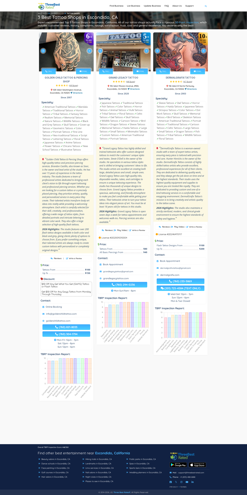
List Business (133, 5)
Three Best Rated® (121, 492)
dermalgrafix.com (169, 274)
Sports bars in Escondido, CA (142, 468)
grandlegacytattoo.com (116, 278)
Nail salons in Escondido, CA (98, 472)
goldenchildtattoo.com (58, 320)
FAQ (167, 5)
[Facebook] (171, 482)
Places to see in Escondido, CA (99, 481)
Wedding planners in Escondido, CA (145, 472)
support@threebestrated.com (191, 472)
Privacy (174, 487)
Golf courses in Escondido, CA (54, 472)
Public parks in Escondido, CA (142, 459)
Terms (183, 487)
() (73, 85)
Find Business (116, 5)
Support (189, 5)
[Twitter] (176, 482)
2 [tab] (64, 64)
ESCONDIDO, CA (57, 13)
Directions (77, 93)
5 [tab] (127, 64)
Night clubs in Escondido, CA (98, 477)
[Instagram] (181, 482)
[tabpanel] (66, 51)
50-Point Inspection (187, 22)
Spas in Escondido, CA (139, 463)
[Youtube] (187, 482)
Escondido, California (112, 453)
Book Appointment (113, 264)
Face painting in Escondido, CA (55, 468)
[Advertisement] (123, 424)
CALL (49, 71)
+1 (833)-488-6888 (187, 477)
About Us (177, 5)
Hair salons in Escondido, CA (54, 477)
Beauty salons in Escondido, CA (55, 459)
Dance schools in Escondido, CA (55, 463)
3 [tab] (67, 64)
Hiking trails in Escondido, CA (98, 459)
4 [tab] (69, 64)
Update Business (152, 5)
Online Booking (54, 306)
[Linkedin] (193, 482)
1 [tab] (62, 64)
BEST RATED (43, 13)
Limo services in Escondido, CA (99, 468)
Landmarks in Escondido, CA (98, 463)
